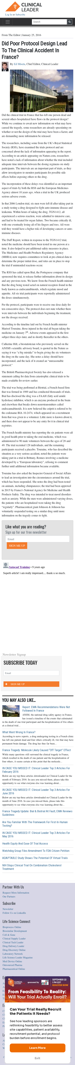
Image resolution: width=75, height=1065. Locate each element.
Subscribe (20, 14)
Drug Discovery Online (14, 950)
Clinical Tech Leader (13, 942)
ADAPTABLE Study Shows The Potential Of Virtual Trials (35, 858)
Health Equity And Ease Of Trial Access (25, 843)
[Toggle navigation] (8, 21)
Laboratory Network (13, 953)
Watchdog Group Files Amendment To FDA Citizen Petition (35, 850)
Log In (9, 14)
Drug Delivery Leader (13, 946)
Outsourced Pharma (12, 965)
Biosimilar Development (15, 931)
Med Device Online (12, 961)
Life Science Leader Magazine (18, 957)
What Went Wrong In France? (18, 732)
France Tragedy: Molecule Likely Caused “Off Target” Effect (36, 750)
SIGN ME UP (17, 545)
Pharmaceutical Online (14, 968)
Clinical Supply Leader (14, 938)
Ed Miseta (19, 64)
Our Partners (9, 896)
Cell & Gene (9, 934)
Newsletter (8, 909)
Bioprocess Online (12, 927)
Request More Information (16, 892)
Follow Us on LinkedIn (14, 912)
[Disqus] (37, 605)
